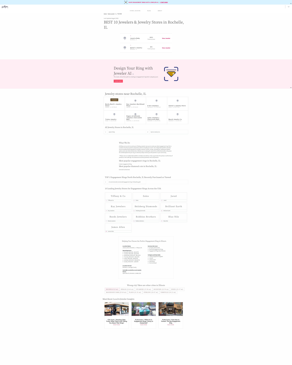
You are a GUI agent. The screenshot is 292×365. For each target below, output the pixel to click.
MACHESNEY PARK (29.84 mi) (116, 292)
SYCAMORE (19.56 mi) (143, 289)
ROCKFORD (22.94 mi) (161, 289)
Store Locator (135, 10)
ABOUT (160, 10)
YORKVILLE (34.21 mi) (168, 292)
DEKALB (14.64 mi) (127, 289)
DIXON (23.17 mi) (177, 289)
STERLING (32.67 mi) (151, 292)
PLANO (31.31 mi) (135, 292)
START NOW (118, 81)
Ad (290, 87)
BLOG (149, 10)
